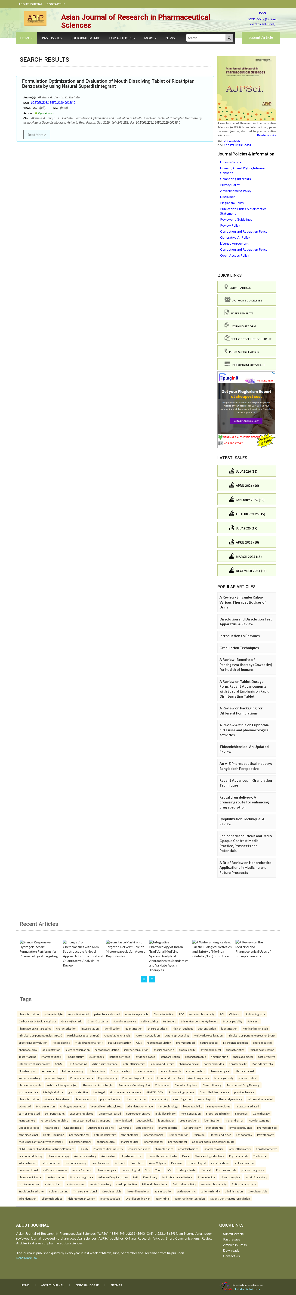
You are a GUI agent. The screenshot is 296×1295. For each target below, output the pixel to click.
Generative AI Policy (235, 237)
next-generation (191, 1113)
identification (112, 1028)
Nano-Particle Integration (189, 1198)
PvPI (135, 1177)
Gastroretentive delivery (125, 1092)
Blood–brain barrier (218, 1113)
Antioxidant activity (184, 1184)
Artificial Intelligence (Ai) (62, 1085)
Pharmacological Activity (137, 1077)
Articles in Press (235, 1245)
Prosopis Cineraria (81, 1077)
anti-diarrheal (52, 1184)
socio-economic (145, 1071)
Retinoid (120, 1162)
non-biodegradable (136, 1014)
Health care (52, 1127)
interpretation (90, 1028)
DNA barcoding (78, 1063)
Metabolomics (61, 1042)
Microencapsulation (235, 1042)
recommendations (80, 1141)
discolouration (101, 1162)
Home (25, 38)
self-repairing (149, 1021)
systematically (192, 1127)
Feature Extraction (119, 1042)
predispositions (189, 1120)
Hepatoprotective (131, 1156)
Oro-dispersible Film (138, 1198)
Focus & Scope (230, 162)
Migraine (199, 1134)
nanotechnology (168, 1106)
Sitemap (116, 1285)
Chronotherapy (212, 1085)
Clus (139, 1042)
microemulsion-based (57, 1099)
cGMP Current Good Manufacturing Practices (46, 1148)
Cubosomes (162, 1085)
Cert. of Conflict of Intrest (250, 339)
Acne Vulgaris (157, 1162)
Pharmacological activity (209, 1156)
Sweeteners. (96, 1056)
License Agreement (234, 243)
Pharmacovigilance (81, 1177)
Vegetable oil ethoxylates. (106, 1106)
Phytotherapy (265, 1134)
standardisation (170, 1056)
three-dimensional (137, 1191)
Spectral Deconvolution (33, 1042)
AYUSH (59, 1063)
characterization (29, 1014)
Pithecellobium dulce (154, 1184)
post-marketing (56, 1177)
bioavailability (187, 1049)
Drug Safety (150, 1177)
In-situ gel (99, 1092)
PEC (181, 1014)
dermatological (205, 1099)
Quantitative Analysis (117, 1035)
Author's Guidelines (246, 300)
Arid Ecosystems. (198, 1077)
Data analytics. (144, 1127)
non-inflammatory (75, 1162)
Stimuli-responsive (124, 1021)
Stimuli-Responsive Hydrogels (199, 1021)
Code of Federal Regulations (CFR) (213, 1141)
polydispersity (159, 1099)
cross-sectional (28, 1170)
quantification (133, 1028)
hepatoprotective (266, 1148)
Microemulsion (45, 1106)
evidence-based (145, 1056)
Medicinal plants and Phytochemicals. (41, 1141)
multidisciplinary (165, 1113)
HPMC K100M (154, 1092)
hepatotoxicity (238, 1063)
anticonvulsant (75, 1184)
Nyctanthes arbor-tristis (162, 1156)
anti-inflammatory (134, 1063)
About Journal (30, 4)
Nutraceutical (97, 1071)
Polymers (253, 1021)
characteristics (235, 1049)
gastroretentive (28, 1092)
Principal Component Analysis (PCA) (40, 1035)
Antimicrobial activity (202, 1014)
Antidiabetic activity (244, 1184)
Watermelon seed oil (260, 1099)
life (169, 1170)
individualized (123, 1120)
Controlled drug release (214, 1092)
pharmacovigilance (252, 1170)
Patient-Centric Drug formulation (230, 1198)
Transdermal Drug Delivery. (243, 1085)
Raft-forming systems (181, 1092)
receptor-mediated (219, 1106)
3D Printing (162, 1198)
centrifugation (182, 1099)
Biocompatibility (232, 1021)
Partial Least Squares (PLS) (83, 1035)
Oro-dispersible (111, 1191)
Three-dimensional (85, 1191)
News (170, 38)
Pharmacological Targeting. (35, 1028)
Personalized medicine (54, 1120)
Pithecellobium (206, 1177)
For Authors (121, 38)
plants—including (53, 1134)
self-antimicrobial (78, 1014)
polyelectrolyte (53, 1014)
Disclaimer (227, 197)
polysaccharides (214, 1063)
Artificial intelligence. (105, 1063)
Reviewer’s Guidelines (236, 219)
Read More (36, 135)
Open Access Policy (234, 255)
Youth (158, 1170)
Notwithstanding (259, 1120)
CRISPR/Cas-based (110, 1113)
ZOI (222, 1014)
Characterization (164, 1014)
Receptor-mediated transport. (91, 1120)
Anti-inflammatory (72, 1071)
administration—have (140, 1106)
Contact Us (55, 4)
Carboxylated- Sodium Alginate (37, 1021)
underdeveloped (29, 1127)
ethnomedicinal (244, 1071)
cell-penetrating (55, 1113)
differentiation (51, 1162)
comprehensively (170, 1071)
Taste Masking (27, 1056)
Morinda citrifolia (262, 1063)
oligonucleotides (52, 1198)
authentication (207, 1028)
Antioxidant (49, 1071)
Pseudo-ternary (85, 1099)
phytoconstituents (240, 1127)
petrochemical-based (107, 1014)
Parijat (186, 1156)
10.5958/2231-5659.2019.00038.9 (53, 102)
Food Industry (75, 1056)
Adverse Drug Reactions (113, 1177)
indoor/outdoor (82, 1170)
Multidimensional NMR (89, 1042)
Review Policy (230, 225)
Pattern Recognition (148, 1035)
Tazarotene (137, 1162)
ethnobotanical (215, 1127)
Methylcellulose (53, 1092)
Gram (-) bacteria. (97, 1021)
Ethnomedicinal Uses (170, 1077)
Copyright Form (243, 326)
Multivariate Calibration (208, 1035)
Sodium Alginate (255, 1014)
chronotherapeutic (30, 1085)
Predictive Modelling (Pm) (134, 1085)
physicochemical (210, 1049)
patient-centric (186, 1191)
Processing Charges (243, 352)
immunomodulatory (162, 1063)
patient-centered (119, 1056)
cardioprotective (29, 1184)
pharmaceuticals (158, 1028)
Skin (147, 1170)
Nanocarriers (27, 1120)
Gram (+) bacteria (71, 1021)
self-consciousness (55, 1170)
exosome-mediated (81, 1113)
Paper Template (241, 313)
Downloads (231, 1250)
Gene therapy (261, 1113)
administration (51, 1049)
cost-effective (266, 1056)
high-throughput (183, 1028)
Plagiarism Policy (232, 203)
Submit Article (261, 37)
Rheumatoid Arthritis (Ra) (98, 1085)
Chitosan (234, 1014)
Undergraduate (186, 1170)
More (149, 38)
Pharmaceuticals (51, 1056)
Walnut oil (25, 1106)
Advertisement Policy (235, 191)
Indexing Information (247, 365)
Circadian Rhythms (186, 1085)
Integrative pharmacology (34, 1063)
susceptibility (145, 1120)
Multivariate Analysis (255, 1028)
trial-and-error (234, 1120)
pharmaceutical (185, 1042)
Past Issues (52, 38)
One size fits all (73, 1127)
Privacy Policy (230, 185)
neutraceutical (209, 1042)
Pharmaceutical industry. (108, 1148)
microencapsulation (159, 1042)
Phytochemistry (107, 1077)
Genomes (125, 1127)
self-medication (244, 1162)
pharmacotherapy (58, 1156)
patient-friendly (210, 1191)
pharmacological (243, 1056)
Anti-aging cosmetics (72, 1106)
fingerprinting (219, 1056)
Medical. (206, 1170)
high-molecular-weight (81, 1198)
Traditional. (260, 1156)
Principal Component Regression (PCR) (251, 1035)
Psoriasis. (177, 1162)
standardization (178, 1134)
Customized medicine (100, 1127)
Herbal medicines (220, 1134)
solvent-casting (58, 1191)
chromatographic (195, 1056)
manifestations (220, 1162)
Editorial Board (85, 38)
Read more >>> (266, 135)
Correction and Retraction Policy (243, 231)
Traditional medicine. (31, 1191)
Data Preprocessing (177, 1035)
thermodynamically (231, 1099)
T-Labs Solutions (247, 1289)
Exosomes (241, 1113)
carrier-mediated (29, 1113)
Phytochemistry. (120, 1071)
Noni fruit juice (28, 1071)
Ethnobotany (244, 1134)
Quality (84, 1148)
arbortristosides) (188, 1148)
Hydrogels (169, 1021)
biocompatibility (223, 1077)
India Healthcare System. (177, 1177)
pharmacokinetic (164, 1049)
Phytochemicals (238, 1156)
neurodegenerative (138, 1113)
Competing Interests (235, 179)
